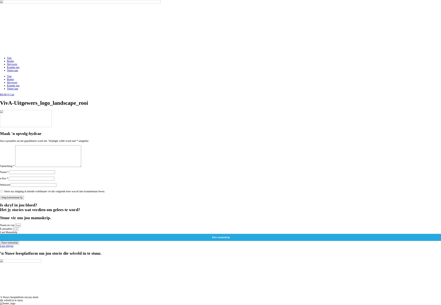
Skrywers (12, 64)
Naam (4, 172)
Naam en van (7, 225)
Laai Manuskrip (8, 232)
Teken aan (12, 70)
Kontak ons (13, 67)
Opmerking (7, 166)
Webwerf (5, 184)
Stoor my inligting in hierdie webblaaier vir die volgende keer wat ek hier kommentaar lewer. (54, 191)
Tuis (9, 58)
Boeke (10, 61)
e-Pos (4, 178)
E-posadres (6, 228)
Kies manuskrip (220, 237)
